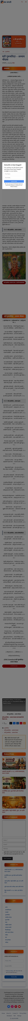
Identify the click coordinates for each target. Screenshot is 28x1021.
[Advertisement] (14, 18)
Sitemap (19, 1015)
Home (3, 1013)
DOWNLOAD (14, 666)
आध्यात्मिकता (8, 909)
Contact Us (15, 1013)
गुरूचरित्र (7, 51)
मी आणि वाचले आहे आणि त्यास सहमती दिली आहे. (14, 971)
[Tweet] (11, 723)
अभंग (6, 907)
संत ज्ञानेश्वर (8, 940)
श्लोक (6, 935)
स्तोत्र (6, 942)
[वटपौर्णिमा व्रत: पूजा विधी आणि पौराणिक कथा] (14, 788)
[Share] (14, 723)
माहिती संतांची (8, 925)
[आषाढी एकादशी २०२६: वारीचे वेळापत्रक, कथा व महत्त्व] (14, 768)
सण (6, 937)
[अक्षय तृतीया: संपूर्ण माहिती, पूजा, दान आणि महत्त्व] (14, 807)
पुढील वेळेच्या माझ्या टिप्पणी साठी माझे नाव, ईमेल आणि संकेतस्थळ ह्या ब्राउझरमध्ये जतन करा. (14, 853)
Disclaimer (9, 1015)
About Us (8, 1013)
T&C (17, 970)
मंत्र (6, 922)
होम (3, 51)
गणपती (6, 912)
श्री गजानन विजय (9, 932)
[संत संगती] (6, 2)
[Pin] (21, 723)
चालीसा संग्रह (8, 917)
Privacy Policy (10, 970)
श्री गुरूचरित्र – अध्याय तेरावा (11, 732)
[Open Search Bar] (22, 2)
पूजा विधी (7, 919)
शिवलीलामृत (8, 930)
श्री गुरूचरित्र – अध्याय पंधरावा (11, 730)
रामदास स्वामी (8, 927)
